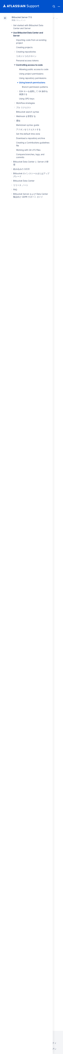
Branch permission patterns (35, 87)
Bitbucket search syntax (27, 112)
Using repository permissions (32, 78)
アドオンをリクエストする (28, 129)
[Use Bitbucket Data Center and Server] (57, 18)
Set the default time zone (28, 134)
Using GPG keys (26, 98)
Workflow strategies (25, 103)
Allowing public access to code (33, 69)
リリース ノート (20, 185)
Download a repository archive (30, 138)
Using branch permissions (32, 82)
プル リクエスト (23, 107)
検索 (54, 6)
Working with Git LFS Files (28, 150)
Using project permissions (31, 73)
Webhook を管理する (26, 116)
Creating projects (24, 47)
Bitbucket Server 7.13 (22, 17)
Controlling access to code (29, 65)
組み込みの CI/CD (21, 169)
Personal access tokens (27, 60)
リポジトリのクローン (26, 56)
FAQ (15, 189)
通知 (18, 120)
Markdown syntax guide (27, 125)
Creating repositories (26, 51)
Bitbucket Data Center (23, 180)
